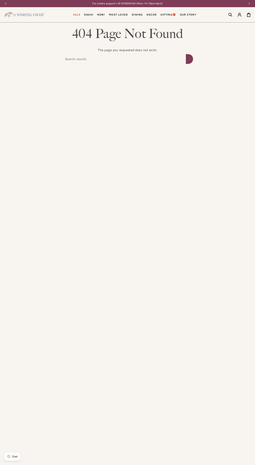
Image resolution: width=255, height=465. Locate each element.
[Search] (189, 59)
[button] (137, 14)
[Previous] (6, 3)
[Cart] (248, 14)
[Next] (249, 3)
